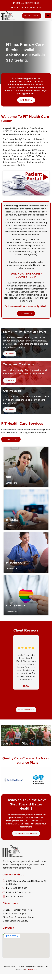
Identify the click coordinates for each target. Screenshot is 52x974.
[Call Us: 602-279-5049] (14, 3)
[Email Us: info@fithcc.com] (12, 8)
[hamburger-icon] (48, 15)
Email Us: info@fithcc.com (27, 7)
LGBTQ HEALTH (15, 605)
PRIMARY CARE (15, 562)
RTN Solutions (31, 969)
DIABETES (12, 519)
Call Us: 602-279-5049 (27, 3)
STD (8, 477)
